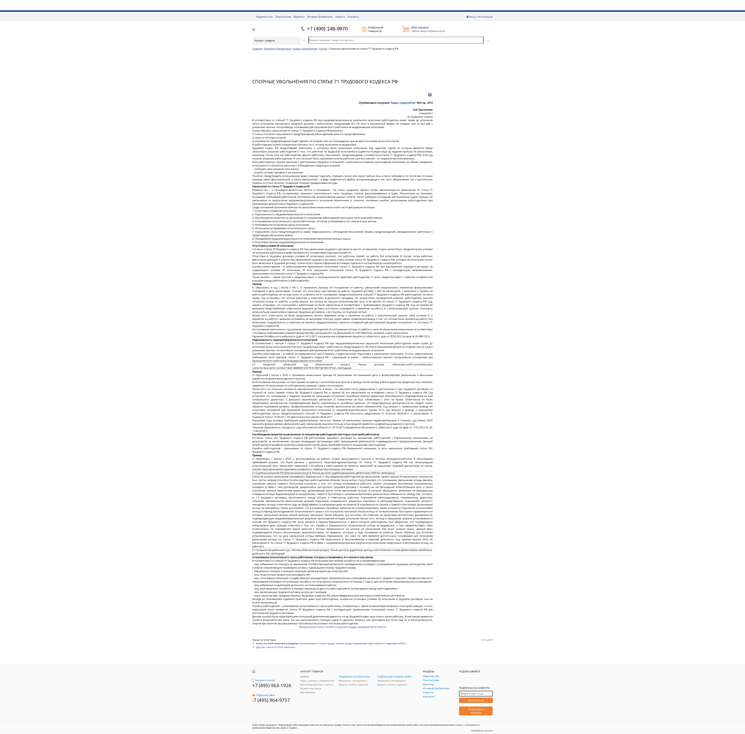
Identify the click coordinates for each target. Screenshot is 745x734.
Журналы (299, 16)
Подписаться (476, 700)
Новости (340, 16)
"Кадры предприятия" (403, 102)
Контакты (353, 16)
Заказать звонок (265, 680)
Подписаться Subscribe (476, 710)
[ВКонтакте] (430, 94)
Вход (472, 16)
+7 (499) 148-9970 (327, 29)
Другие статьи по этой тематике (275, 647)
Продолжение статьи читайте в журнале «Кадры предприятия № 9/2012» (342, 627)
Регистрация (485, 16)
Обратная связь (265, 695)
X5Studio (488, 730)
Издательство (264, 16)
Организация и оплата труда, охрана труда (325, 643)
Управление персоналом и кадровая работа (379, 643)
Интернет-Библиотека (320, 16)
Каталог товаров (265, 40)
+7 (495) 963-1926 (271, 685)
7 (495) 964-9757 (272, 700)
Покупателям (283, 16)
